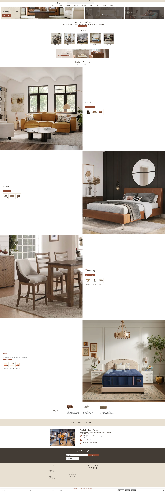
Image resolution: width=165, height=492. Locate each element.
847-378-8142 (92, 0)
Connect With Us (82, 26)
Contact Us (111, 5)
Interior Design (76, 5)
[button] (95, 3)
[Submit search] (92, 3)
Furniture (53, 5)
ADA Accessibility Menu (89, 488)
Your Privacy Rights (120, 490)
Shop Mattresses (7, 359)
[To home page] (57, 3)
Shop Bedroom (7, 191)
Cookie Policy (75, 490)
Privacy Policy (80, 488)
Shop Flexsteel (6, 15)
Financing (91, 5)
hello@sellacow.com (74, 472)
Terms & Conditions (75, 488)
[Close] (164, 490)
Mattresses (60, 5)
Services (98, 5)
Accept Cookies (133, 490)
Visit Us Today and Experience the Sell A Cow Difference (79, 0)
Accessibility (84, 488)
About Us (104, 5)
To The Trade (84, 5)
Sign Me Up (94, 455)
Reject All (127, 490)
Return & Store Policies (53, 478)
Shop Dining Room (90, 275)
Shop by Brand (68, 5)
